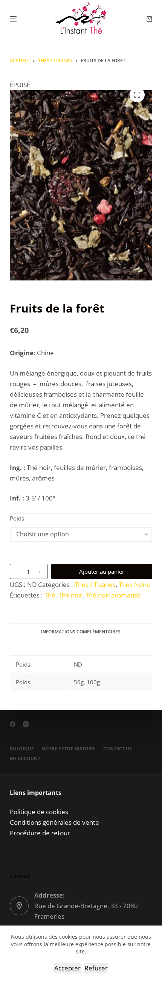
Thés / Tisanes (95, 584)
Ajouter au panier (101, 571)
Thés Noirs (134, 584)
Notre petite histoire (68, 749)
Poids (17, 518)
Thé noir (70, 595)
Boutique (22, 749)
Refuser (96, 968)
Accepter (67, 968)
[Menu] (13, 18)
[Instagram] (26, 724)
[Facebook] (12, 724)
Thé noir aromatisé (113, 595)
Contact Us (117, 749)
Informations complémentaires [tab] (81, 631)
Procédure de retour (40, 833)
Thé (49, 595)
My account (25, 759)
